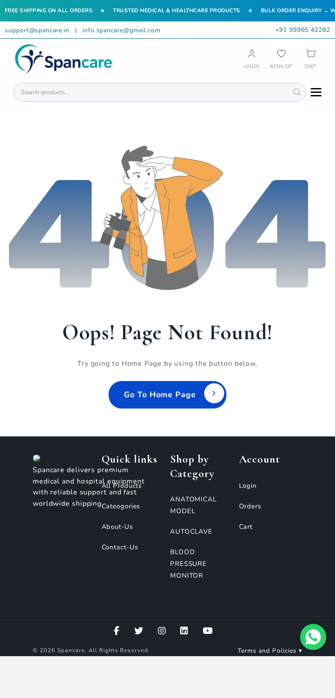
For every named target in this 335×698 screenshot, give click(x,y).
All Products (122, 485)
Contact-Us (120, 547)
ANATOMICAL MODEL (193, 505)
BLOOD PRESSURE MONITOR (188, 564)
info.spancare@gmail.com (121, 30)
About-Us (117, 526)
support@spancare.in (38, 30)
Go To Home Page (160, 394)
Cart (246, 526)
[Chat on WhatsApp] (313, 637)
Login (248, 485)
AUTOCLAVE (191, 531)
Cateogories (121, 506)
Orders (250, 506)
